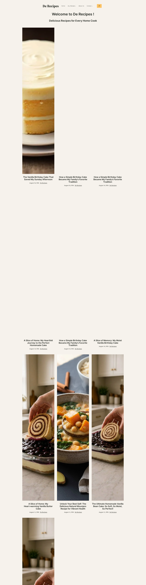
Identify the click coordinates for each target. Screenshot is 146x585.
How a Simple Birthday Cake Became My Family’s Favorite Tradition (73, 179)
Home (63, 6)
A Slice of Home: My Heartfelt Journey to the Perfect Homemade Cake (38, 343)
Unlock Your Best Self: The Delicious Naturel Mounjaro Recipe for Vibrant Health (73, 506)
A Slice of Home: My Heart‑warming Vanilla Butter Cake (38, 506)
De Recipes (51, 6)
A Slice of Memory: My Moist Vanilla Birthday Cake (108, 341)
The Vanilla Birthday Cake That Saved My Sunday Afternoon (38, 178)
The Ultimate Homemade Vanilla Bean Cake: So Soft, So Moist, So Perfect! (107, 506)
